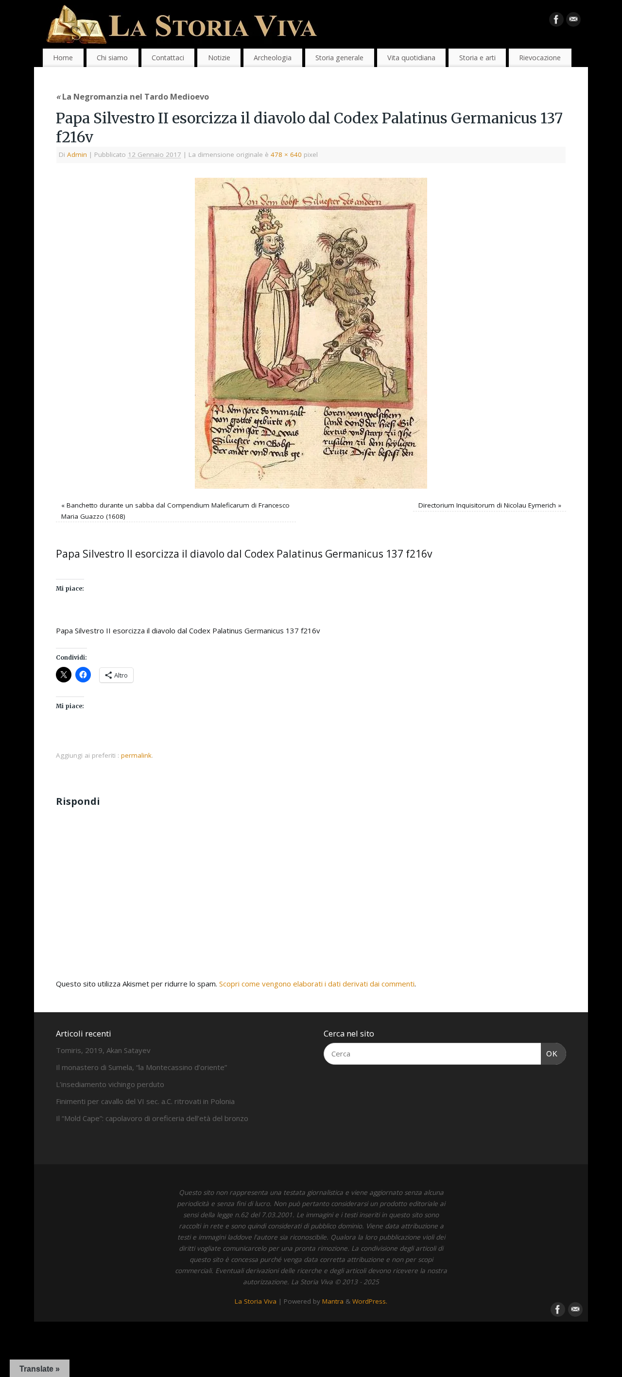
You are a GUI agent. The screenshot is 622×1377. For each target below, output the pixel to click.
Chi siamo (112, 57)
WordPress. (369, 1301)
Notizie (219, 57)
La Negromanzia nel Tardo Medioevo (132, 96)
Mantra (333, 1301)
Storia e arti (477, 57)
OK (549, 1053)
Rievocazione (540, 57)
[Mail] (573, 21)
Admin (77, 154)
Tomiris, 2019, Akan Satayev (103, 1050)
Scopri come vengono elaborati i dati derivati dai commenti (317, 983)
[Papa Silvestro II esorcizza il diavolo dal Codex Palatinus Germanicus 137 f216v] (311, 333)
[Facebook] (556, 21)
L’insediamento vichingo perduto (110, 1084)
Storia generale (339, 57)
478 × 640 (286, 154)
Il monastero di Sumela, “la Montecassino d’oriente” (141, 1067)
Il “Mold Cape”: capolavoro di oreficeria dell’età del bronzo (152, 1118)
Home (63, 57)
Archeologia (273, 57)
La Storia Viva (255, 1301)
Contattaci (168, 57)
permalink (136, 755)
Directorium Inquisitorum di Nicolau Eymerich (487, 505)
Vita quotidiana (411, 57)
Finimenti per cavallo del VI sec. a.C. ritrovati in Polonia (145, 1101)
